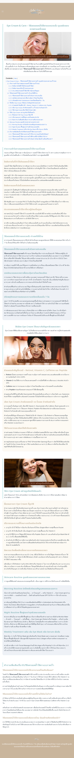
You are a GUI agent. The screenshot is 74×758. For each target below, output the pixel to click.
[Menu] (2, 11)
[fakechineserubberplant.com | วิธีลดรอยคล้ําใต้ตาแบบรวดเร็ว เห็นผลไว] (37, 11)
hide (15, 78)
